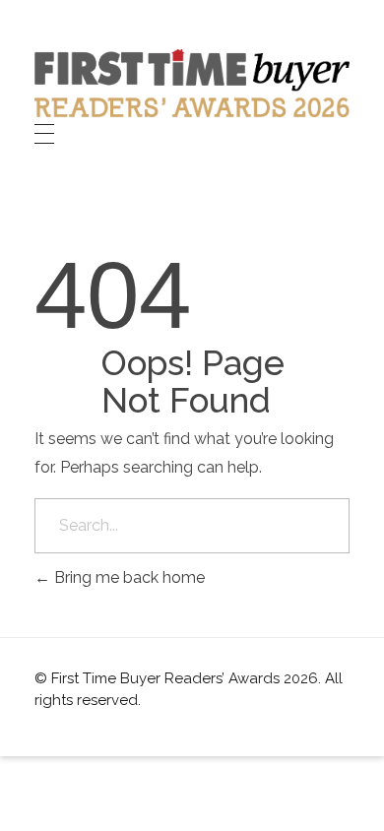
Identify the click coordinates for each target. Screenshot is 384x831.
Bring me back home (127, 577)
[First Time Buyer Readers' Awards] (192, 83)
